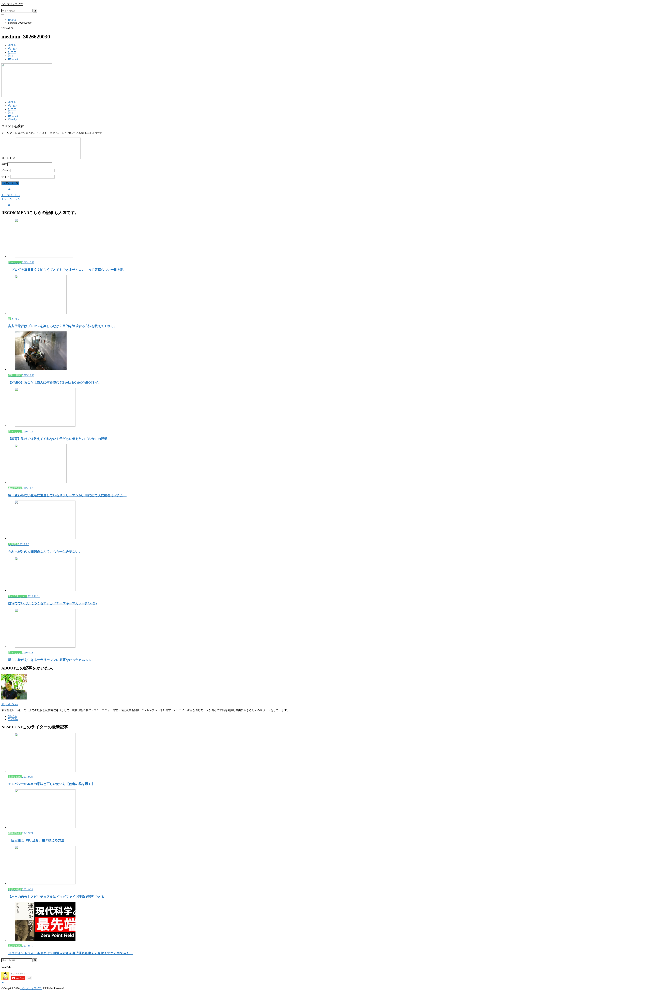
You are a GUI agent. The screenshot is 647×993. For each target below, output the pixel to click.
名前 (4, 164)
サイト (5, 176)
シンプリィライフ (12, 4)
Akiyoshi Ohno (9, 704)
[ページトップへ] (2, 982)
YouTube (13, 719)
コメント (8, 157)
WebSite (12, 716)
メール (5, 170)
